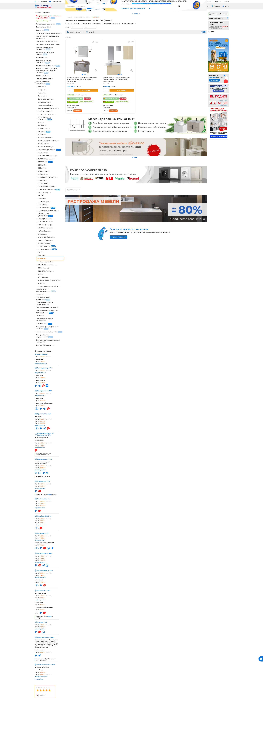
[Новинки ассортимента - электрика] (136, 183)
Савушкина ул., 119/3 (44, 459)
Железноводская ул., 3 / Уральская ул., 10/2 (45, 434)
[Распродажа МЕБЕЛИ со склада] (136, 221)
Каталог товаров (42, 12)
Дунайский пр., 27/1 (44, 414)
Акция (88, 98)
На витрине (87, 23)
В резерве (97, 23)
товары (49, 616)
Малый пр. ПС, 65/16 (44, 516)
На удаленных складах (112, 23)
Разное (227, 1)
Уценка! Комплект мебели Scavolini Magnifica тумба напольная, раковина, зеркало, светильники (82, 79)
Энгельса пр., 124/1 (43, 590)
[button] (82, 74)
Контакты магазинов (44, 351)
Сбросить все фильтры (118, 237)
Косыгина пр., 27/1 (43, 481)
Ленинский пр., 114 (43, 499)
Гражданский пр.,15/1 (44, 391)
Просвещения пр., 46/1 (45, 570)
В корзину (87, 90)
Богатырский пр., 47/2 (44, 368)
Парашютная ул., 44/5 (44, 553)
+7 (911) (40, 382)
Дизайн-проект (218, 14)
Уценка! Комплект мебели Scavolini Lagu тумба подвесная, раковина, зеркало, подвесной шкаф (116, 79)
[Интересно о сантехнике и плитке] (218, 88)
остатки (49, 494)
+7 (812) (43, 356)
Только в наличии (73, 23)
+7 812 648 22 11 (57, 1)
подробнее (39, 679)
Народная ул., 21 (43, 533)
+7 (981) (40, 361)
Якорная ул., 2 (42, 622)
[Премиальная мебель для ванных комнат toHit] (136, 125)
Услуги (217, 1)
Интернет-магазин (41, 354)
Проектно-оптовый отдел (46, 664)
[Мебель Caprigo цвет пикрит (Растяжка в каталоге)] (136, 155)
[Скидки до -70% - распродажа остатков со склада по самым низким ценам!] (218, 123)
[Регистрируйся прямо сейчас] (136, 10)
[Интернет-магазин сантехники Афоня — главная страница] (43, 7)
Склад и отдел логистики (45, 637)
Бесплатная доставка (76, 98)
